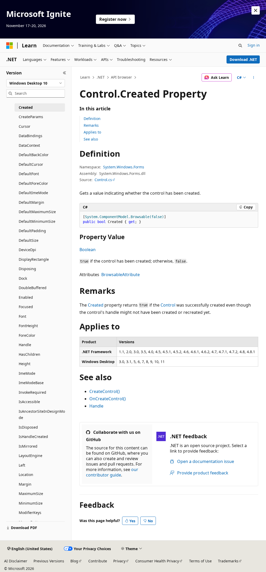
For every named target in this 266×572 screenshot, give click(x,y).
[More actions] (253, 77)
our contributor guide (112, 472)
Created (95, 305)
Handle (96, 406)
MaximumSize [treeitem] (31, 493)
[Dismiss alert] (255, 10)
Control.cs (103, 179)
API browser (121, 77)
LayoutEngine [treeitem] (30, 455)
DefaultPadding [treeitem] (32, 230)
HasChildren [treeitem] (29, 354)
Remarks (91, 125)
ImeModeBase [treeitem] (31, 382)
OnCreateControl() (107, 399)
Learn (85, 77)
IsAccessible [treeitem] (29, 401)
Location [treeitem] (26, 474)
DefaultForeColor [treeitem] (33, 183)
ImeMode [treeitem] (27, 373)
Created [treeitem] (26, 107)
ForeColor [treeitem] (27, 335)
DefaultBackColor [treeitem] (34, 154)
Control (168, 305)
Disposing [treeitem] (27, 268)
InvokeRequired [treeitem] (32, 392)
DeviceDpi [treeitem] (27, 249)
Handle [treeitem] (25, 344)
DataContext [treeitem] (29, 145)
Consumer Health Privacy (157, 560)
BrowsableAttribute (120, 274)
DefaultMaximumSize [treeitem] (37, 211)
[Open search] (240, 45)
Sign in (254, 45)
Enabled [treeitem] (26, 297)
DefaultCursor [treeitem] (31, 164)
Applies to (92, 132)
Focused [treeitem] (26, 306)
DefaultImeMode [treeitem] (33, 192)
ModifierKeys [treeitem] (30, 512)
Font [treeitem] (22, 316)
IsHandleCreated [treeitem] (33, 436)
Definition (92, 118)
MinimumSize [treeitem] (31, 503)
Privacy (119, 560)
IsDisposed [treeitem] (28, 427)
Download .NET (243, 59)
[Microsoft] (9, 45)
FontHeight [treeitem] (28, 325)
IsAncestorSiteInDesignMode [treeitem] (42, 414)
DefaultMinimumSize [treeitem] (37, 221)
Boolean (87, 249)
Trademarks (228, 560)
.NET (101, 77)
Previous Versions (49, 560)
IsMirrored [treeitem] (28, 446)
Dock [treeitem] (23, 278)
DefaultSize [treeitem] (28, 240)
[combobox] (35, 83)
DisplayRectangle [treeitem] (34, 259)
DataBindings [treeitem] (30, 135)
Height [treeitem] (24, 363)
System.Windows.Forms (123, 166)
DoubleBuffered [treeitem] (32, 287)
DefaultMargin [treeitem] (31, 202)
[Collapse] (64, 73)
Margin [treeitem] (25, 484)
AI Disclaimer (15, 560)
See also (91, 139)
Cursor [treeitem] (24, 126)
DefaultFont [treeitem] (29, 173)
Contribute (97, 560)
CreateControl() (104, 391)
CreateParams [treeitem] (31, 116)
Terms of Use (200, 560)
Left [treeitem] (22, 465)
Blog (74, 560)
